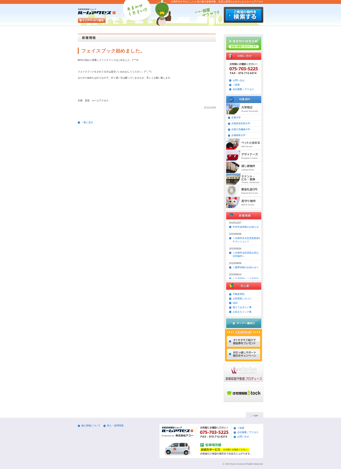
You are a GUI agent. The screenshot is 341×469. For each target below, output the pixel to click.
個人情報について (90, 425)
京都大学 (236, 117)
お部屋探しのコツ (242, 298)
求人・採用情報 (115, 425)
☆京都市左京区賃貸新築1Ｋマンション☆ (246, 240)
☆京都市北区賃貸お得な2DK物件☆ (246, 254)
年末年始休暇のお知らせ (246, 227)
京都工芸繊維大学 (240, 129)
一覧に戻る (87, 122)
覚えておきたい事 (242, 307)
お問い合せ (239, 80)
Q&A (235, 303)
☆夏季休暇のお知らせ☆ (246, 267)
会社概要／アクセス (243, 89)
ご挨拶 (236, 84)
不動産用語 (239, 294)
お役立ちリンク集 (242, 311)
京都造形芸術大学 (240, 123)
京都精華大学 (238, 135)
